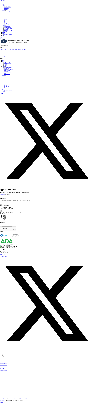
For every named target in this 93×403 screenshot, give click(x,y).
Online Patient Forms (3, 365)
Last (10, 204)
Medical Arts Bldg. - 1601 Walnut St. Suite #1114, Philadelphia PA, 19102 (13, 49)
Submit (1, 231)
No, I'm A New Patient (7, 207)
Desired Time (2, 222)
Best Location (2, 212)
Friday (4, 219)
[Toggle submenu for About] (4, 5)
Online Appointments (3, 363)
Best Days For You (3, 213)
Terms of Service (10, 398)
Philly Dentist (2, 194)
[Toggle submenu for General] (5, 10)
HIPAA (21, 398)
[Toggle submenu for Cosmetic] (5, 75)
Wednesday (5, 217)
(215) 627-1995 (19, 196)
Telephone (2, 211)
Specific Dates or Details (4, 224)
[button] (46, 187)
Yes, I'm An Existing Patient (8, 208)
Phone (1, 225)
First (10, 203)
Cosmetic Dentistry (3, 368)
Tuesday (4, 216)
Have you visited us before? (5, 205)
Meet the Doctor (3, 366)
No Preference (5, 220)
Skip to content (2, 0)
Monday (4, 215)
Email (1, 210)
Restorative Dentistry (3, 370)
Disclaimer (5, 398)
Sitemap (1, 398)
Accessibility (25, 398)
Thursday (4, 218)
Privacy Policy (16, 398)
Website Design (2, 400)
